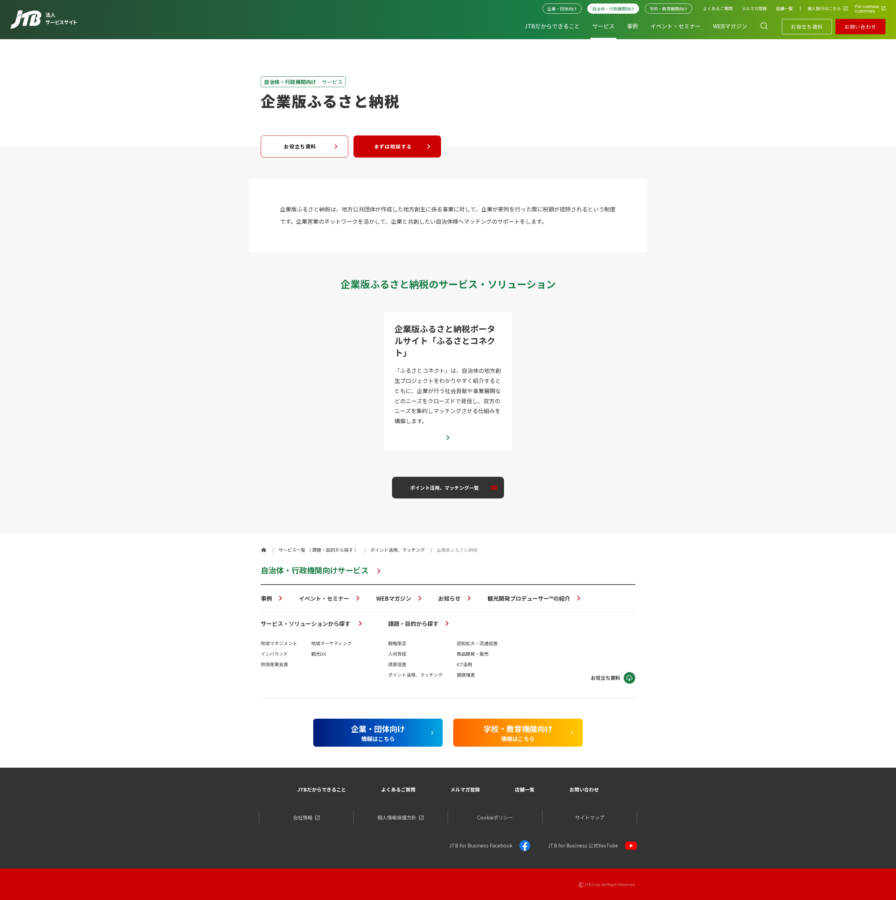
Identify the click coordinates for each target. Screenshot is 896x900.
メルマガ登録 (465, 789)
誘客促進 (397, 664)
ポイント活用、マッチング (415, 674)
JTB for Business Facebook (480, 845)
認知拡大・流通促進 (477, 643)
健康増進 (466, 674)
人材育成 (397, 653)
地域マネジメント (279, 643)
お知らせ (449, 598)
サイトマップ (589, 817)
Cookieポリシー (495, 817)
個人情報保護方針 (396, 817)
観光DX (318, 653)
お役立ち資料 (807, 26)
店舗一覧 (524, 789)
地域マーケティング (331, 643)
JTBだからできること (321, 789)
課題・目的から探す (413, 623)
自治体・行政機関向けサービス (315, 569)
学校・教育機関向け (668, 9)
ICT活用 (464, 664)
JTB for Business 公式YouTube (583, 845)
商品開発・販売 (473, 653)
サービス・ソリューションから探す (306, 623)
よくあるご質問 (398, 789)
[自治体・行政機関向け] (264, 549)
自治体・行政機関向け (613, 9)
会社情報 (303, 817)
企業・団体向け (562, 9)
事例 (266, 598)
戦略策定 (397, 643)
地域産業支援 (274, 664)
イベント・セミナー (324, 598)
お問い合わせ (860, 26)
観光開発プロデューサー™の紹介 (529, 598)
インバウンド (274, 653)
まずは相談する (393, 146)
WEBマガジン (393, 598)
